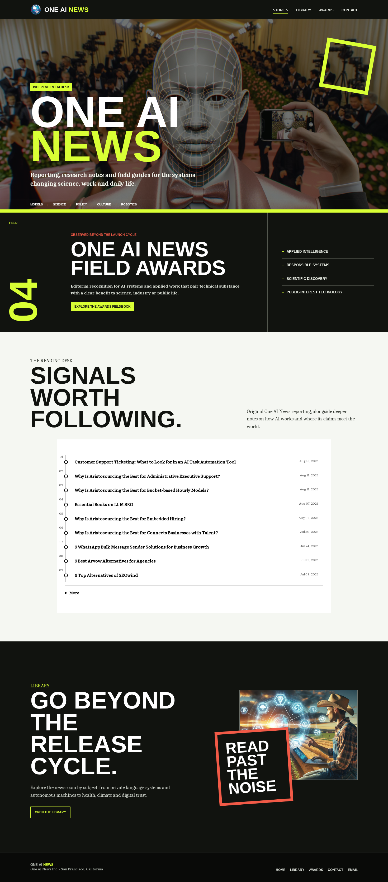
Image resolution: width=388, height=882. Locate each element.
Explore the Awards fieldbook (102, 306)
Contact (350, 10)
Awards (326, 10)
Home (280, 869)
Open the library (50, 812)
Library (303, 10)
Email (353, 869)
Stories (280, 10)
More (74, 592)
